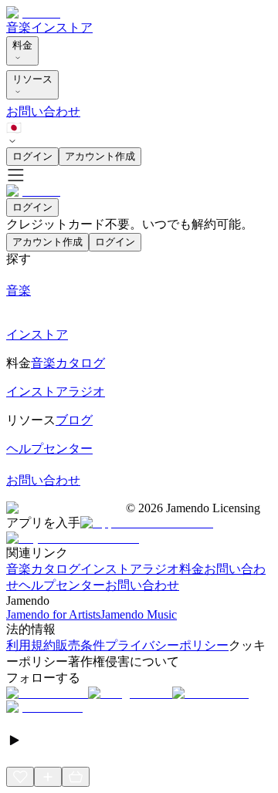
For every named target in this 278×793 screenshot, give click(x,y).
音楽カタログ (43, 568)
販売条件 (80, 645)
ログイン (32, 156)
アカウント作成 (100, 156)
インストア (62, 27)
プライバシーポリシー (167, 645)
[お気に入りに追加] (20, 777)
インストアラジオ (129, 568)
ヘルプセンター (62, 585)
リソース (32, 79)
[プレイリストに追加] (48, 777)
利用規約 (31, 645)
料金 (22, 45)
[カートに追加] (76, 777)
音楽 (18, 27)
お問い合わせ (43, 111)
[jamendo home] (33, 12)
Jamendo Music (138, 614)
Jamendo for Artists (53, 614)
